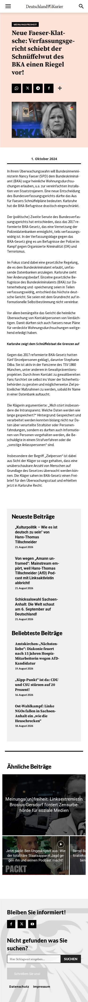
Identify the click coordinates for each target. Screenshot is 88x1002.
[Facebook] (49, 88)
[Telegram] (38, 88)
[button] (7, 6)
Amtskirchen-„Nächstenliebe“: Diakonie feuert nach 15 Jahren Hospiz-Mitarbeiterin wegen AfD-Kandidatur (37, 654)
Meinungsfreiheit (25, 24)
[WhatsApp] (16, 88)
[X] (27, 88)
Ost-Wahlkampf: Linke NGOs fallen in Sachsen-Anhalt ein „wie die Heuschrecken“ (35, 713)
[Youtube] (32, 924)
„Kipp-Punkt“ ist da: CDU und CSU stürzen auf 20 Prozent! (36, 684)
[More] (60, 88)
